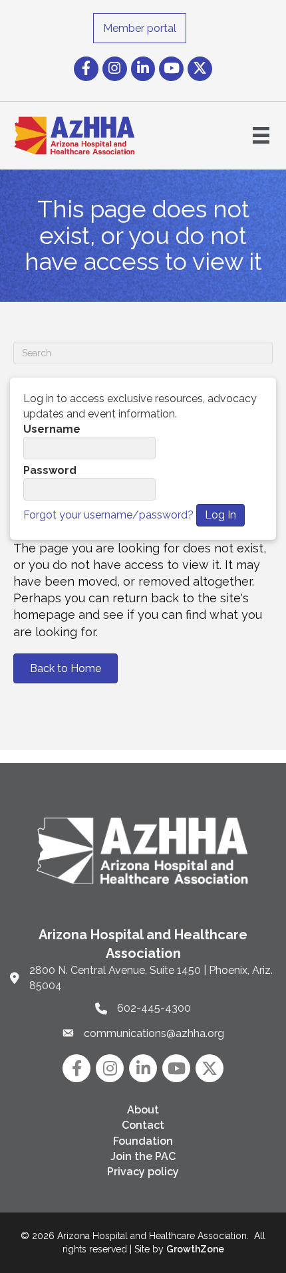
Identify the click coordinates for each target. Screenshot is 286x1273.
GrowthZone (195, 1249)
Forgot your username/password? (108, 515)
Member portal (139, 28)
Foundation (143, 1141)
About (143, 1109)
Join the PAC (143, 1156)
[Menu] (261, 135)
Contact (143, 1125)
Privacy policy (143, 1171)
